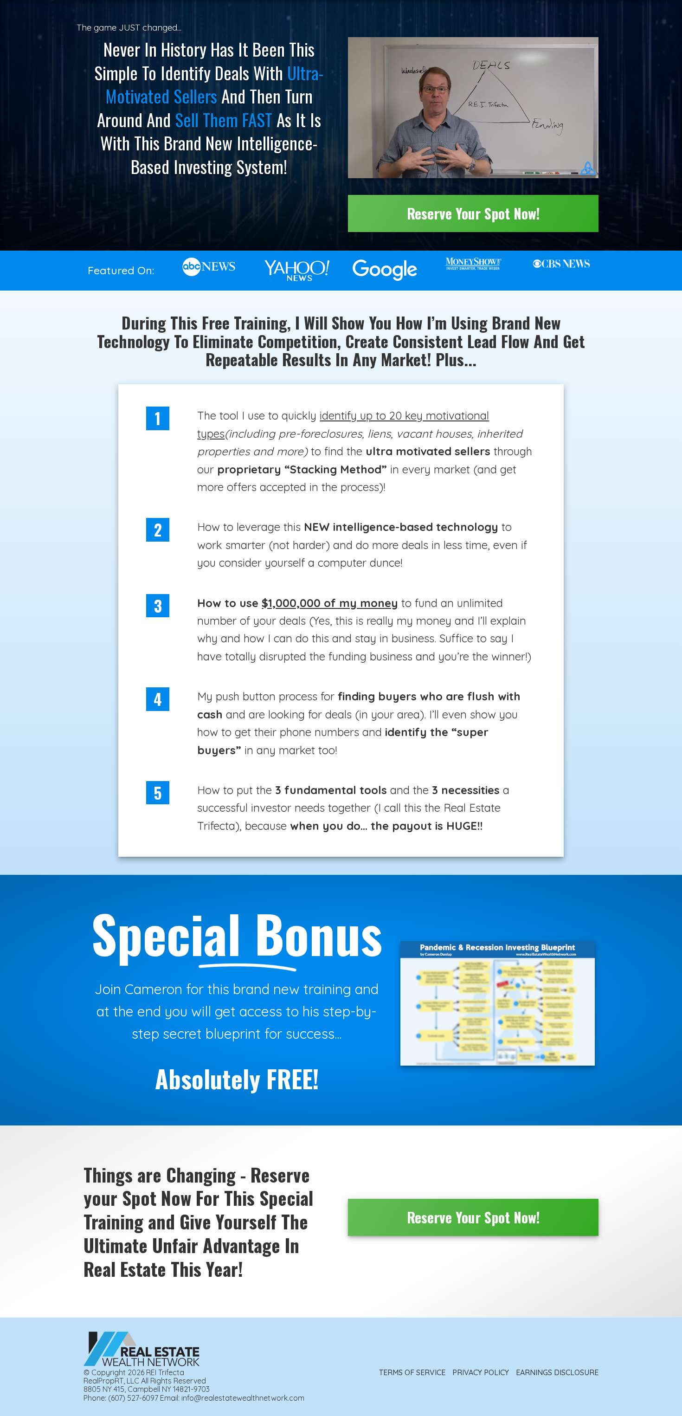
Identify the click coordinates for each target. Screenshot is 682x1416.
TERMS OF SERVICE (412, 1372)
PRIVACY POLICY (480, 1372)
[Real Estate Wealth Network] (141, 1349)
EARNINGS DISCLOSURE (557, 1372)
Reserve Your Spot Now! (473, 213)
